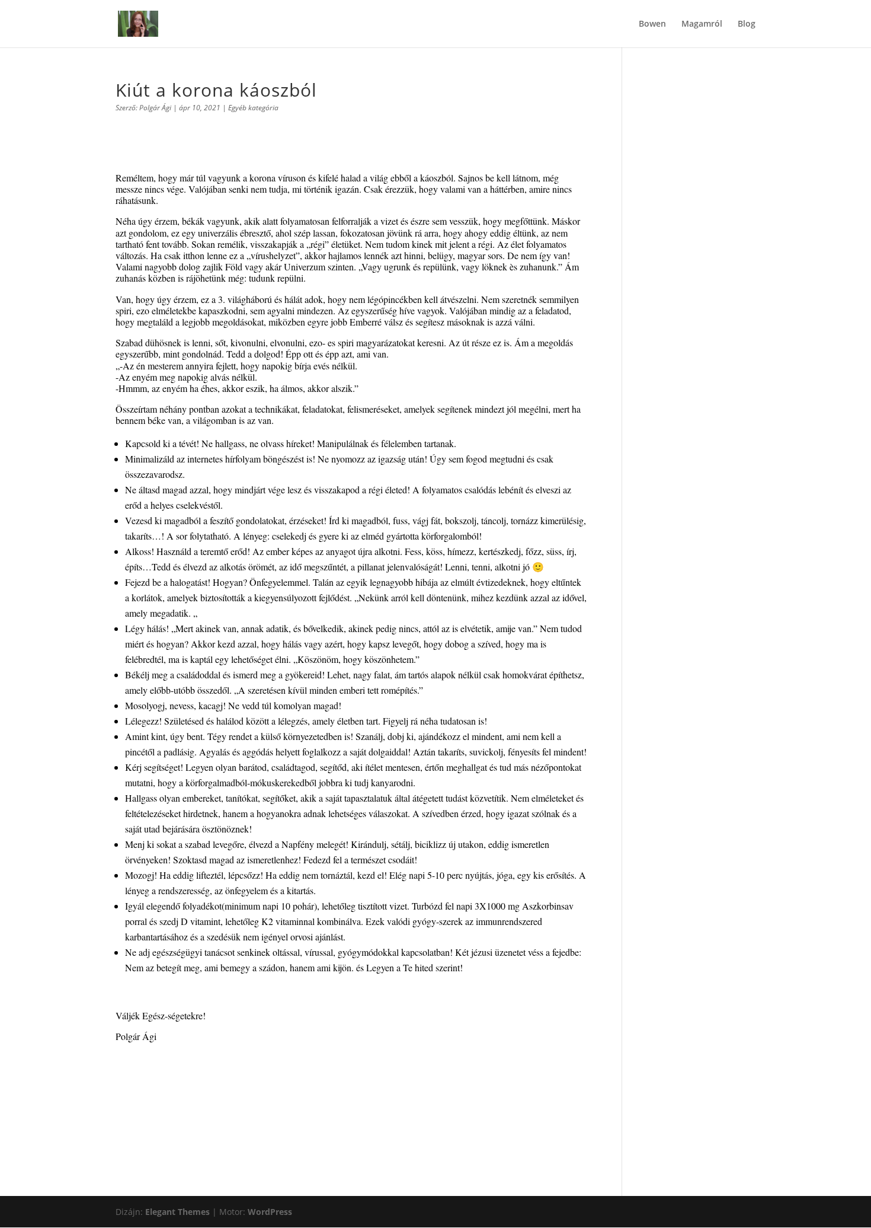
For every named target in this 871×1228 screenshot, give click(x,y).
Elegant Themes (177, 1211)
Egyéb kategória (253, 108)
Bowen (652, 24)
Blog (746, 24)
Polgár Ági (155, 108)
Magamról (701, 24)
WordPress (270, 1211)
